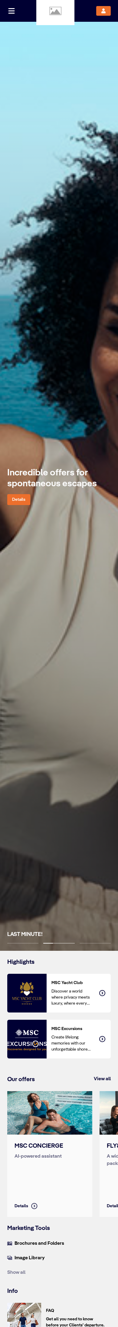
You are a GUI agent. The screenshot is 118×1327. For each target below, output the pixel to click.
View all (102, 1078)
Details (18, 499)
